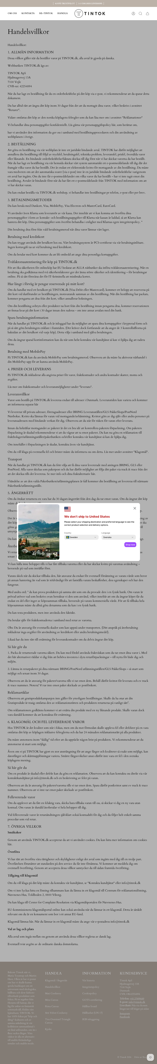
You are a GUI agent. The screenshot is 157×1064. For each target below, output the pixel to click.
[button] (62, 13)
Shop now (130, 544)
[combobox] (72, 537)
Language (105, 533)
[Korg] (147, 13)
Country (67, 533)
